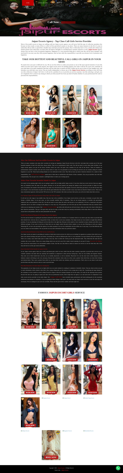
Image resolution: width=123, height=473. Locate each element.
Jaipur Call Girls (43, 2)
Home (27, 2)
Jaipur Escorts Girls (50, 207)
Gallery (73, 2)
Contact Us (29, 8)
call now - (61, 22)
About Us (59, 2)
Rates (85, 2)
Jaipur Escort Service (78, 70)
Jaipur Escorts (92, 49)
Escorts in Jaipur (96, 241)
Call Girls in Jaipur (38, 174)
